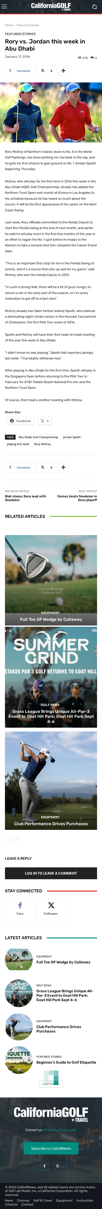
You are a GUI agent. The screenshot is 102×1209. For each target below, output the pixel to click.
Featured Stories (28, 25)
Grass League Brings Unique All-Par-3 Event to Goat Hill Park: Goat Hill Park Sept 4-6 (51, 716)
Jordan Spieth (72, 437)
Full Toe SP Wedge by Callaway (51, 619)
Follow (51, 903)
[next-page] (16, 839)
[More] (63, 71)
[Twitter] (57, 1166)
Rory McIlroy (42, 444)
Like (20, 903)
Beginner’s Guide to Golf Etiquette (66, 1062)
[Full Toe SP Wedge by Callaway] (51, 575)
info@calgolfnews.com (60, 1130)
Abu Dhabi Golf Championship (38, 437)
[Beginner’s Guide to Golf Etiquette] (19, 1060)
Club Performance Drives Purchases (51, 823)
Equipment (50, 612)
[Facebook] (44, 1166)
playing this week (18, 444)
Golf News (50, 704)
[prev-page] (8, 839)
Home (9, 25)
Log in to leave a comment (51, 873)
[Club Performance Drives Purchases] (51, 779)
